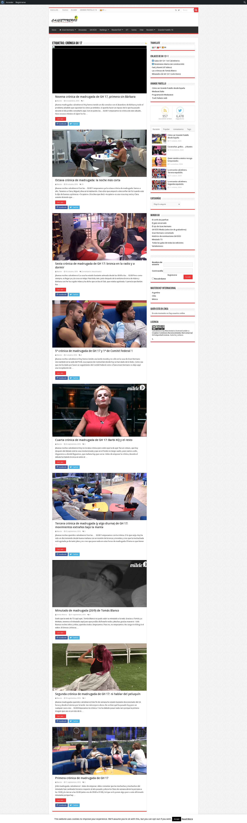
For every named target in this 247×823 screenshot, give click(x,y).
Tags (189, 129)
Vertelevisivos (157, 246)
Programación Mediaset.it (162, 95)
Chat (141, 30)
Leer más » (60, 119)
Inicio (54, 30)
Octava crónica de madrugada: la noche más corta (87, 180)
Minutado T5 (157, 239)
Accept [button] (176, 819)
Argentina (156, 293)
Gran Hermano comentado (163, 233)
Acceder (74, 10)
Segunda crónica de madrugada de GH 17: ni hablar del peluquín (97, 694)
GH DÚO (93, 30)
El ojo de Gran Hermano (161, 226)
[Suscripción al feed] (146, 43)
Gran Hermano (68, 30)
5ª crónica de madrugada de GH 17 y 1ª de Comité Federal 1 (94, 351)
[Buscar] (196, 10)
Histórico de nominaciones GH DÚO (166, 236)
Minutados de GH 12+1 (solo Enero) (166, 74)
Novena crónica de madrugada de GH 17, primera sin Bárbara (95, 96)
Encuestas (83, 30)
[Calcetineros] (64, 18)
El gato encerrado (159, 223)
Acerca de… (55, 10)
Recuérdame (160, 279)
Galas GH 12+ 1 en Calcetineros (167, 61)
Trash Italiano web (159, 98)
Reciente (156, 129)
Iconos (65, 10)
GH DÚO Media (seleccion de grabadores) (169, 230)
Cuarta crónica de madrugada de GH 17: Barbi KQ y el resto (93, 440)
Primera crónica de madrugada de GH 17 (81, 778)
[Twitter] (179, 10)
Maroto (59, 101)
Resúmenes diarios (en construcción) (169, 64)
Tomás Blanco (62, 615)
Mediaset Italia (158, 91)
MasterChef (116, 30)
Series (134, 30)
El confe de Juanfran (160, 220)
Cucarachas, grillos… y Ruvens (180, 147)
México (155, 299)
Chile (154, 296)
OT (127, 30)
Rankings (103, 30)
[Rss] (176, 10)
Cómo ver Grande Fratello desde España (168, 88)
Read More (187, 819)
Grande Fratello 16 (165, 30)
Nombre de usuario (157, 263)
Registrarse (172, 275)
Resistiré (150, 30)
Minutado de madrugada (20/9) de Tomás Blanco (87, 610)
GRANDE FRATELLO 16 (88, 10)
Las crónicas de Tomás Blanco (164, 71)
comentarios (178, 129)
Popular (166, 129)
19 (82, 184)
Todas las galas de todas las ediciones (167, 243)
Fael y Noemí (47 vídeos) (162, 67)
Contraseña (157, 271)
